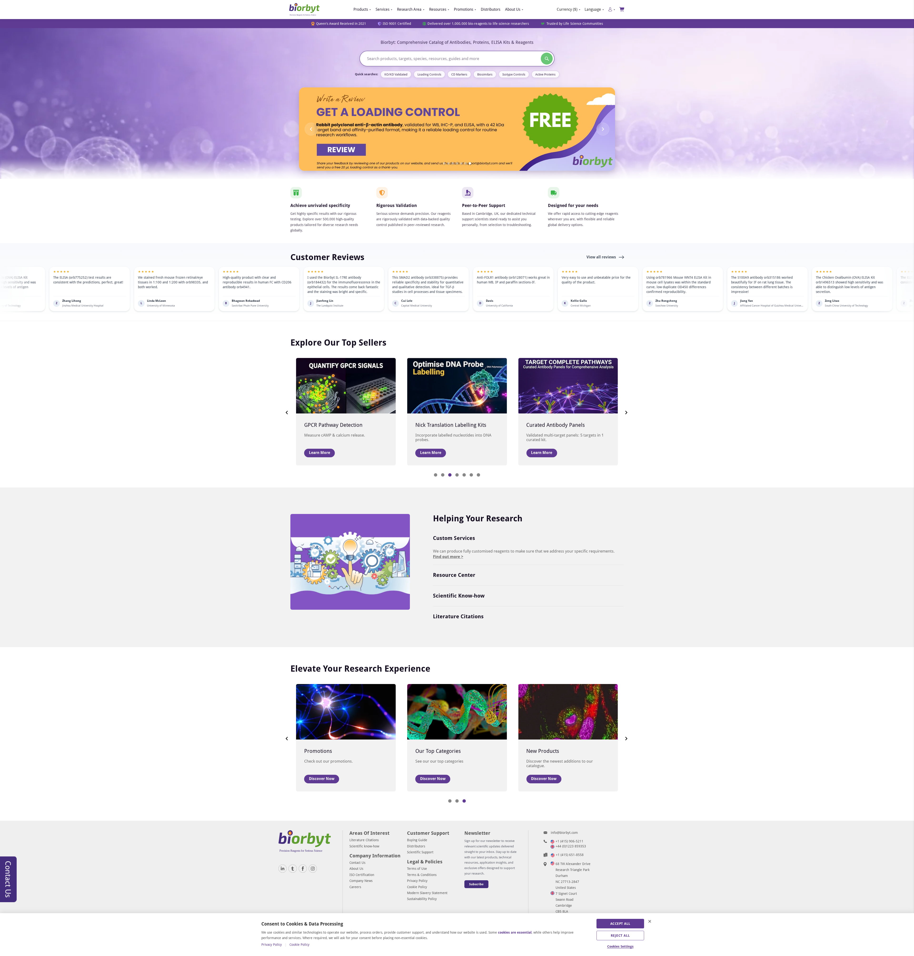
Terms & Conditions (422, 875)
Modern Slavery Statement (427, 893)
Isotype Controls (513, 74)
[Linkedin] (282, 869)
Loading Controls (429, 74)
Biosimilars (484, 74)
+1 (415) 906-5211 (569, 841)
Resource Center (454, 575)
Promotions (463, 9)
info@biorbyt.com (564, 833)
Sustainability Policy (422, 899)
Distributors (490, 9)
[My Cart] (622, 9)
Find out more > (448, 556)
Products (360, 9)
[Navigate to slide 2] (448, 163)
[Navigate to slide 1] (444, 163)
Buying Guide (417, 840)
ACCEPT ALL (620, 924)
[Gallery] (457, 129)
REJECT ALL (620, 935)
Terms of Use (417, 868)
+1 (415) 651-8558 (570, 855)
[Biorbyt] (304, 9)
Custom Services (454, 538)
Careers (355, 887)
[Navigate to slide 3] (453, 163)
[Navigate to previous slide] (311, 129)
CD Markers (459, 74)
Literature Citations (458, 616)
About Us (512, 9)
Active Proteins (545, 74)
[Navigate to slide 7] (470, 163)
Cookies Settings (620, 946)
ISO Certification (361, 875)
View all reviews (601, 257)
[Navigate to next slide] (602, 129)
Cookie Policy (417, 887)
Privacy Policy (417, 881)
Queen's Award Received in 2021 (341, 23)
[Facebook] (303, 869)
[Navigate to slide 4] (457, 163)
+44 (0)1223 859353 (571, 846)
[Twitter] (292, 869)
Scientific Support (420, 852)
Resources (437, 9)
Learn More (319, 452)
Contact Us (357, 863)
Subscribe (476, 884)
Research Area (409, 9)
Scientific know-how (364, 846)
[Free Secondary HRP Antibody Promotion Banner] (457, 129)
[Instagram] (313, 869)
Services (382, 9)
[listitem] (84, 289)
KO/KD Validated (395, 74)
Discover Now (321, 778)
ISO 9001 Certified (397, 23)
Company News (361, 881)
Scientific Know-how (459, 596)
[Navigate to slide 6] (465, 163)
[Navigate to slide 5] (461, 163)
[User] (611, 9)
